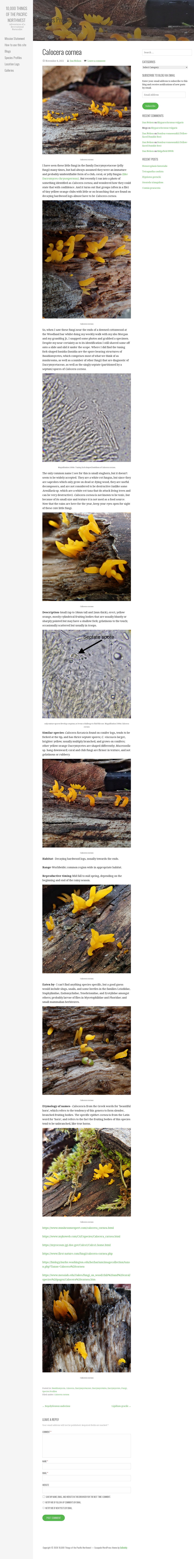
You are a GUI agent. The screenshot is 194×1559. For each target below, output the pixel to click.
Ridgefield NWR (165, 151)
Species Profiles (13, 57)
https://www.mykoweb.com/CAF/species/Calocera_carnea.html (81, 1236)
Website (45, 1485)
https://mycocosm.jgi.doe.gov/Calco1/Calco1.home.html (76, 1245)
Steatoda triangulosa (152, 182)
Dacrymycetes (114, 1388)
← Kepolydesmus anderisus (56, 1406)
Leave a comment (96, 61)
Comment (46, 1431)
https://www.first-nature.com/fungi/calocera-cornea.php (77, 1253)
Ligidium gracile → (121, 1406)
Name (45, 1461)
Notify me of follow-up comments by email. (63, 1502)
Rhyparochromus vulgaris (170, 122)
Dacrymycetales (99, 1388)
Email (45, 1473)
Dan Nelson (75, 61)
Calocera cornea (61, 1395)
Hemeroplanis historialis (154, 166)
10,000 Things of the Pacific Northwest (16, 14)
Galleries (9, 70)
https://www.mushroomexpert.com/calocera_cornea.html (78, 1227)
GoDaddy (123, 1547)
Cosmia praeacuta (151, 188)
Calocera (70, 1388)
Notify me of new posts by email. (58, 1508)
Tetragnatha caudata (152, 171)
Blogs (8, 51)
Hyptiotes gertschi (151, 177)
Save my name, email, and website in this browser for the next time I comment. (78, 1496)
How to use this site (15, 44)
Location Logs (12, 63)
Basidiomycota (58, 1388)
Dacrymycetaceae (83, 1388)
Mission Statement (15, 38)
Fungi (124, 1388)
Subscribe (150, 106)
